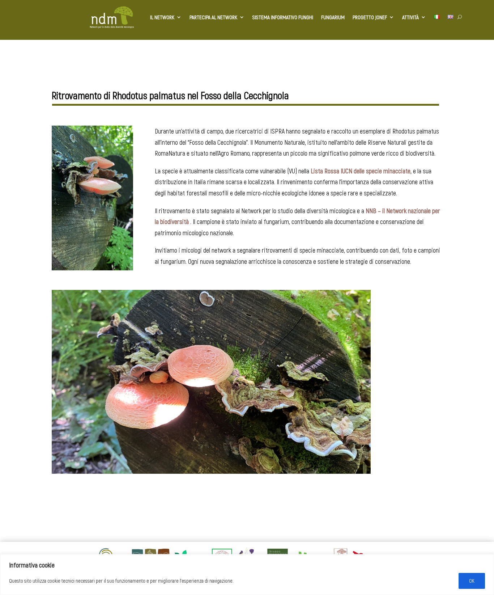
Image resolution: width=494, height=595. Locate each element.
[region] (247, 574)
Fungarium (333, 17)
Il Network (162, 17)
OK (471, 581)
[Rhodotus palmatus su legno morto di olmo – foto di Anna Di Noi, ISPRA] (92, 270)
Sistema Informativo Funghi (282, 17)
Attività (410, 17)
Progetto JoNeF (370, 17)
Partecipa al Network (213, 17)
